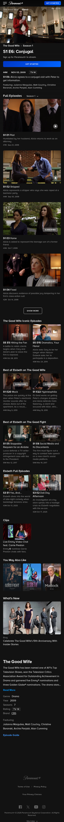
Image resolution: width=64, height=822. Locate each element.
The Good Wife (10, 9)
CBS (13, 713)
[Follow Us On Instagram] (43, 806)
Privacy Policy (40, 787)
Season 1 (28, 46)
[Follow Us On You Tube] (36, 806)
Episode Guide (11, 735)
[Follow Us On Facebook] (20, 806)
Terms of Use (24, 787)
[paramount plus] (16, 3)
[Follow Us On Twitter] (28, 806)
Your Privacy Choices (32, 794)
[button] (5, 3)
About (25, 9)
